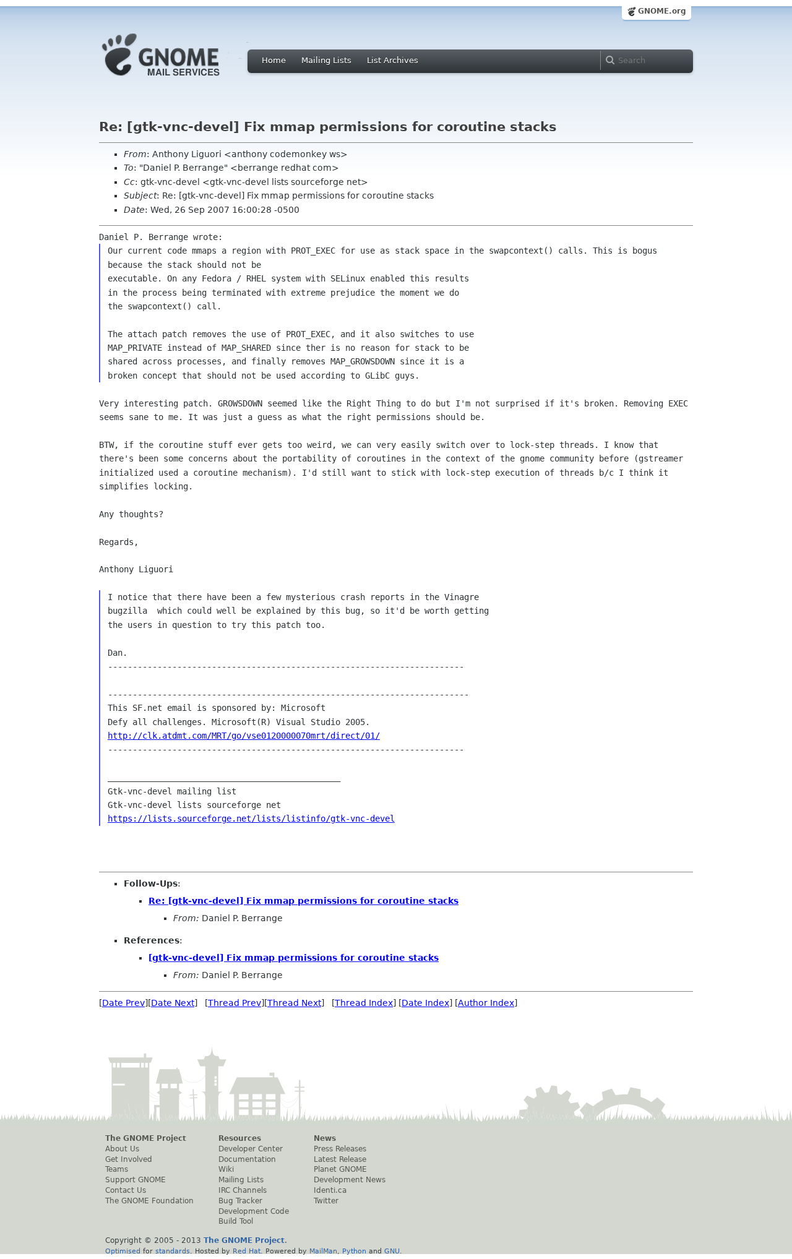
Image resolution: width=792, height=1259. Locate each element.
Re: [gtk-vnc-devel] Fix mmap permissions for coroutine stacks (303, 901)
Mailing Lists (326, 60)
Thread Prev (234, 1003)
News (325, 1138)
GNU (392, 1251)
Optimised (122, 1251)
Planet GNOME (340, 1169)
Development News (349, 1179)
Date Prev (123, 1003)
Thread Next (294, 1003)
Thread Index (364, 1003)
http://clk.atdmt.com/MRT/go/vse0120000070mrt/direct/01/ (244, 736)
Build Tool (235, 1221)
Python (354, 1251)
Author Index (486, 1003)
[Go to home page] (179, 79)
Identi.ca (330, 1190)
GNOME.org (662, 11)
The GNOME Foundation (149, 1201)
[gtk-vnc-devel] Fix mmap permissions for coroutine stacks (293, 958)
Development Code (253, 1211)
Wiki (226, 1169)
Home (274, 60)
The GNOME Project (145, 1138)
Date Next (172, 1003)
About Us (122, 1149)
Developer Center (250, 1149)
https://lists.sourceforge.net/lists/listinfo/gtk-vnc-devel (251, 818)
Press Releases (340, 1149)
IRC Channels (242, 1190)
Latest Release (340, 1159)
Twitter (326, 1201)
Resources (239, 1138)
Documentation (247, 1159)
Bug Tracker (240, 1201)
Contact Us (125, 1190)
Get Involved (128, 1159)
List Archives (392, 60)
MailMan (323, 1251)
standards (172, 1251)
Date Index (425, 1003)
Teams (116, 1169)
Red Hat (246, 1251)
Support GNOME (135, 1179)
